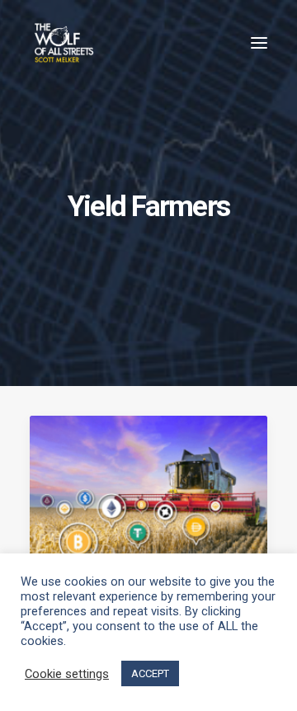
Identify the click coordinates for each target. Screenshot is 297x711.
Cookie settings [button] (67, 673)
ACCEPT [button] (150, 673)
